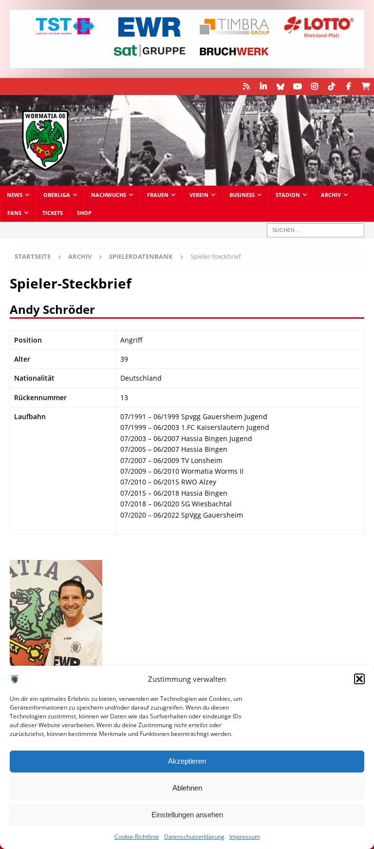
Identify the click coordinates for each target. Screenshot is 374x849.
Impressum (244, 836)
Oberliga (56, 194)
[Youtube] (297, 86)
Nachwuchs (108, 194)
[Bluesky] (280, 86)
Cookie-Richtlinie (136, 836)
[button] (359, 679)
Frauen (157, 194)
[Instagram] (314, 86)
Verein (198, 194)
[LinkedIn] (263, 86)
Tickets (52, 212)
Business (242, 194)
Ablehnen (187, 788)
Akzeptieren (187, 761)
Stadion (288, 194)
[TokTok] (331, 86)
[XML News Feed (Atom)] (246, 86)
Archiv (331, 194)
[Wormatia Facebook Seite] (348, 86)
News (14, 194)
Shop (84, 212)
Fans (14, 212)
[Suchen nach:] (315, 230)
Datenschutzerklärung (194, 836)
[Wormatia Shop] (365, 86)
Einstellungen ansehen (187, 814)
